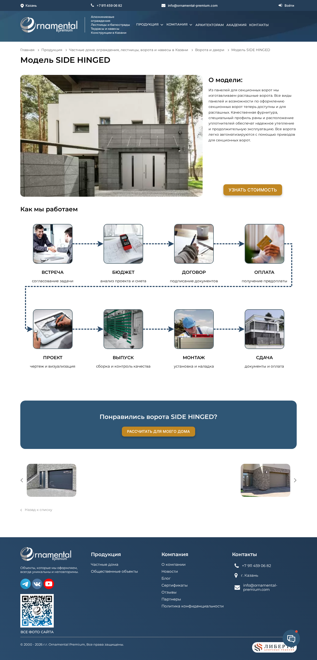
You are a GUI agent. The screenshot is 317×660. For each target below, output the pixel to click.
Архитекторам (209, 25)
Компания (177, 24)
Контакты (259, 25)
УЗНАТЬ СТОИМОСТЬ (253, 189)
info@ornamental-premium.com (193, 5)
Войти (289, 5)
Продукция (148, 24)
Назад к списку (38, 509)
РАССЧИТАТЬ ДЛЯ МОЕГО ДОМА (158, 431)
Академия (236, 25)
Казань (31, 5)
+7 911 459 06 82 (109, 5)
